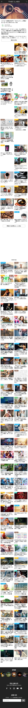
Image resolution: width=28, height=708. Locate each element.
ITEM (15, 106)
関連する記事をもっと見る (14, 226)
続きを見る (14, 40)
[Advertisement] (14, 244)
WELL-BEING (17, 55)
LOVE (15, 275)
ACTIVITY (16, 44)
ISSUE (2, 370)
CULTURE (2, 68)
